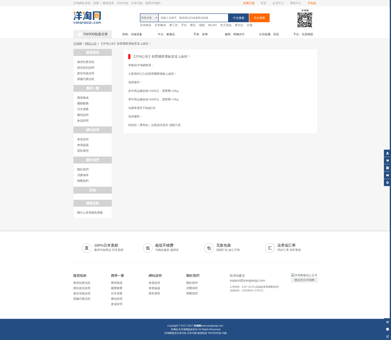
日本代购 (192, 333)
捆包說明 (83, 114)
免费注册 (249, 3)
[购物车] (387, 160)
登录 (263, 3)
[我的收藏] (387, 182)
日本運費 (83, 109)
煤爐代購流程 (85, 79)
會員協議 (83, 145)
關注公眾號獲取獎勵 (90, 212)
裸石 (193, 25)
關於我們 (83, 169)
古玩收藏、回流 (269, 34)
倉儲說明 (83, 120)
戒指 (202, 25)
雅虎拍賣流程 (85, 62)
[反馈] (387, 336)
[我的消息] (387, 328)
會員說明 (83, 139)
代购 (224, 333)
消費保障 (83, 175)
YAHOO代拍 (214, 333)
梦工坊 (173, 25)
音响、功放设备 (132, 34)
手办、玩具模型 (303, 34)
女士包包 (226, 25)
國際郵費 (83, 103)
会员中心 (278, 3)
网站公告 (91, 43)
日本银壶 (160, 25)
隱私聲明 (83, 150)
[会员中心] (387, 153)
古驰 (249, 25)
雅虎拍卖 (202, 333)
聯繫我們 (83, 180)
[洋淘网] (87, 13)
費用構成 (83, 97)
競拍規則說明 (85, 67)
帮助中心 (295, 3)
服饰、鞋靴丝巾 (235, 34)
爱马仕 (239, 25)
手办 (184, 25)
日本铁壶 (145, 25)
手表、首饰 (200, 34)
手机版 (312, 3)
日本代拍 (181, 333)
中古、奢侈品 (166, 34)
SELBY (212, 25)
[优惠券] (387, 175)
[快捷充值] (387, 167)
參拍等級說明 (85, 73)
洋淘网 (77, 43)
